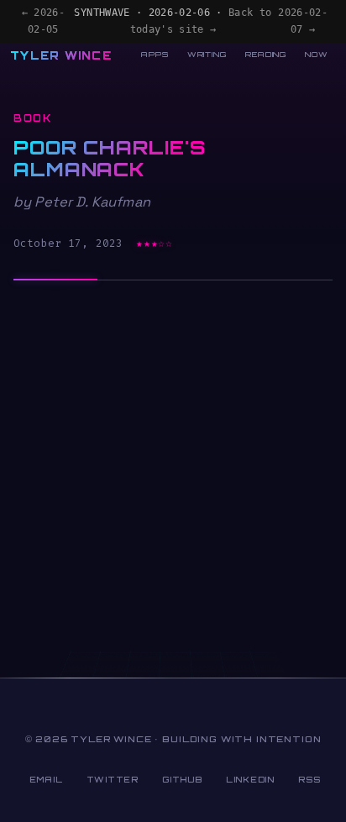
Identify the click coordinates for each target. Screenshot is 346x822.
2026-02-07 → (303, 21)
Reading (265, 54)
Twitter (112, 779)
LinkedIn (250, 779)
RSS (309, 779)
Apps (155, 54)
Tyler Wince (61, 55)
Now (316, 54)
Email (46, 779)
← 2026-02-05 (43, 21)
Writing (207, 54)
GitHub (182, 779)
